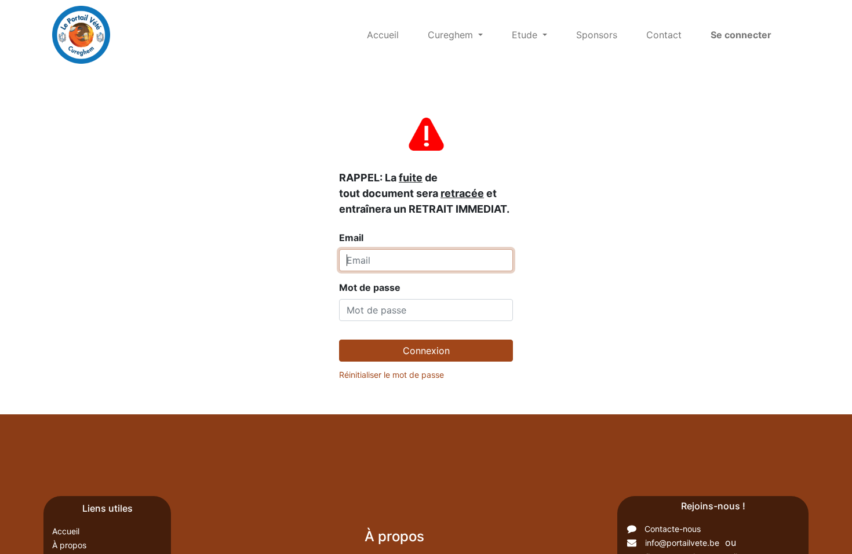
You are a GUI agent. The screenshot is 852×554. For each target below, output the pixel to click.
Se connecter (741, 35)
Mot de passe (369, 287)
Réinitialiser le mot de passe (391, 375)
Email (424, 207)
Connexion (426, 350)
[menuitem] (382, 35)
